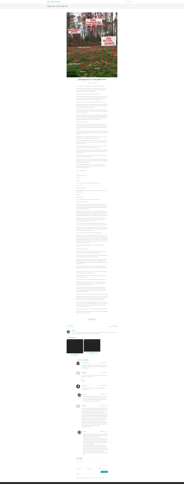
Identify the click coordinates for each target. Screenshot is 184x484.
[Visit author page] (68, 331)
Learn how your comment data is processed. (97, 477)
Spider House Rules (75, 354)
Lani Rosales (84, 385)
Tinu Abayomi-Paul (85, 362)
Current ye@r (78, 473)
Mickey (73, 330)
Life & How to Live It (54, 2)
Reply (107, 362)
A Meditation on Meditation (92, 352)
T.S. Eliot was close (79, 311)
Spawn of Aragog (101, 283)
